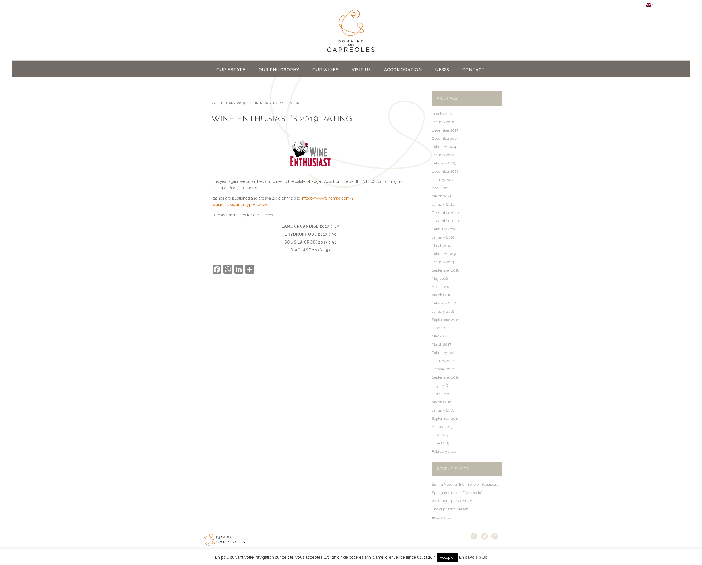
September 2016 (446, 377)
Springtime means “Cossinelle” (457, 493)
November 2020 (445, 221)
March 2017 (441, 344)
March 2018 (442, 295)
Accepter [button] (447, 557)
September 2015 (445, 418)
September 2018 (446, 270)
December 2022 (445, 171)
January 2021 (443, 204)
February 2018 (444, 303)
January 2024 (443, 155)
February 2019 (444, 254)
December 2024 (445, 138)
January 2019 (443, 262)
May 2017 (440, 336)
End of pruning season (450, 509)
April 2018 (440, 287)
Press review (286, 103)
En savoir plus (473, 557)
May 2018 (440, 278)
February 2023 (444, 163)
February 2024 (444, 147)
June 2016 (440, 394)
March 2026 (442, 114)
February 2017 (444, 353)
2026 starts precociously (452, 501)
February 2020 (444, 229)
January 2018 (443, 311)
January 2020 (443, 237)
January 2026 (443, 122)
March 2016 (442, 402)
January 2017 (443, 361)
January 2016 (443, 410)
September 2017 (445, 320)
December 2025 (445, 130)
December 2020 (445, 213)
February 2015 (444, 451)
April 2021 (440, 188)
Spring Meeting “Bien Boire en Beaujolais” (466, 484)
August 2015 (442, 427)
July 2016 (440, 386)
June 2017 (440, 328)
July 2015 (440, 435)
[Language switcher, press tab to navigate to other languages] (650, 4)
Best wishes (441, 517)
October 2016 (443, 369)
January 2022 (443, 180)
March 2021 (441, 196)
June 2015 (440, 443)
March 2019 (441, 246)
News (265, 103)
